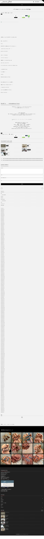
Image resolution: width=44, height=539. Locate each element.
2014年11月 (2, 293)
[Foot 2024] (24, 151)
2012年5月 (2, 331)
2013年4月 (2, 317)
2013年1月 (2, 321)
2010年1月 (2, 367)
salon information (3, 199)
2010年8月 (2, 358)
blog (1, 133)
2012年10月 (2, 325)
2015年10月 (2, 279)
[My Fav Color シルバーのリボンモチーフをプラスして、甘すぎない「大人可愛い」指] (27, 437)
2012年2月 (2, 335)
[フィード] (22, 417)
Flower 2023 (7, 529)
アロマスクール (3, 203)
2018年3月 (2, 242)
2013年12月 (2, 307)
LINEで (10, 489)
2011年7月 (2, 344)
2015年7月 (2, 283)
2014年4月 (2, 302)
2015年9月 (2, 280)
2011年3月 (2, 349)
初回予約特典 (2, 205)
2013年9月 (2, 311)
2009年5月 (2, 377)
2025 (6, 519)
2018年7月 (2, 237)
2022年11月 (2, 214)
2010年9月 (2, 357)
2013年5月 (2, 316)
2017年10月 (2, 248)
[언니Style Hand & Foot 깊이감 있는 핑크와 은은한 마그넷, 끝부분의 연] (16, 448)
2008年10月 (2, 386)
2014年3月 (2, 303)
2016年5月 (2, 270)
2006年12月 (2, 408)
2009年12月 (2, 368)
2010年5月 (2, 362)
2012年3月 (2, 334)
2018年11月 (2, 234)
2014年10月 (2, 294)
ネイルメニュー (7, 512)
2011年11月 (2, 339)
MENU (1, 498)
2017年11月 (2, 247)
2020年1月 (2, 228)
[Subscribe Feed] (37, 1)
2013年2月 (2, 320)
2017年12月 (2, 246)
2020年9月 (2, 225)
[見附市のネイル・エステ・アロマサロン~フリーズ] (7, 2)
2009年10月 (2, 371)
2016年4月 (2, 271)
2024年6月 (2, 211)
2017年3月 (2, 257)
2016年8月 (2, 266)
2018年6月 (2, 238)
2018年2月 (2, 243)
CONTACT (2, 507)
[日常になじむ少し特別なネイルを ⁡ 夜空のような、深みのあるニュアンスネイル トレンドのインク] (5, 459)
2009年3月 (2, 380)
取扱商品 (2, 504)
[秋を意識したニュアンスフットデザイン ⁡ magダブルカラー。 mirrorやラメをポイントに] (27, 448)
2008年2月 (2, 394)
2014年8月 (2, 297)
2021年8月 (2, 219)
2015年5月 (2, 285)
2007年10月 (2, 399)
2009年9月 (2, 372)
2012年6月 (2, 330)
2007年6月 (2, 404)
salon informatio (4, 200)
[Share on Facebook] (35, 1)
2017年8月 (2, 251)
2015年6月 (2, 284)
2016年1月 (2, 275)
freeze (12, 134)
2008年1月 (2, 395)
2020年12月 (2, 223)
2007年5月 (2, 405)
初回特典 (2, 501)
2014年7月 (2, 298)
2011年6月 (2, 345)
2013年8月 (2, 312)
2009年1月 (2, 382)
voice (1, 202)
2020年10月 (2, 224)
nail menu (7, 145)
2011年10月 (2, 340)
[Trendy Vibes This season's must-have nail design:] (16, 437)
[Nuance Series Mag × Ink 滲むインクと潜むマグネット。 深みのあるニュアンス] (16, 459)
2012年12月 (2, 322)
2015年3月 (2, 288)
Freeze (6, 487)
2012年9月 (2, 326)
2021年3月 (2, 220)
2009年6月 (2, 376)
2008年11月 (2, 385)
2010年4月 (2, 363)
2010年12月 (2, 353)
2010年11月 (2, 354)
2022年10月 (2, 215)
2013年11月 (2, 308)
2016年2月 (2, 274)
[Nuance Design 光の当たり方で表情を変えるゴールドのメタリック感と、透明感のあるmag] (38, 448)
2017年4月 (2, 256)
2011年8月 (2, 343)
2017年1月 (2, 260)
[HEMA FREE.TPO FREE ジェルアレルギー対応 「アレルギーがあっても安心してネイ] (38, 437)
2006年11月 (2, 409)
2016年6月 (2, 269)
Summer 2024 (7, 526)
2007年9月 (2, 400)
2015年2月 (2, 289)
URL (1, 180)
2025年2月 (2, 210)
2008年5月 (2, 391)
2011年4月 (2, 348)
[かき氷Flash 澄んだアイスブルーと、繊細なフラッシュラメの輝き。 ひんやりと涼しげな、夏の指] (27, 459)
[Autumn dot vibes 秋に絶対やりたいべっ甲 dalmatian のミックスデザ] (5, 437)
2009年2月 (2, 381)
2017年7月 (2, 252)
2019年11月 (2, 229)
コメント (7, 134)
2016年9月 (2, 265)
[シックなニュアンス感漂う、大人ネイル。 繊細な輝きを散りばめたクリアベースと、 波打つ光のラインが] (38, 459)
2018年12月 (2, 233)
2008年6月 (2, 390)
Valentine (7, 516)
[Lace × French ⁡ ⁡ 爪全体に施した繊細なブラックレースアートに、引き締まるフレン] (5, 448)
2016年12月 (2, 261)
